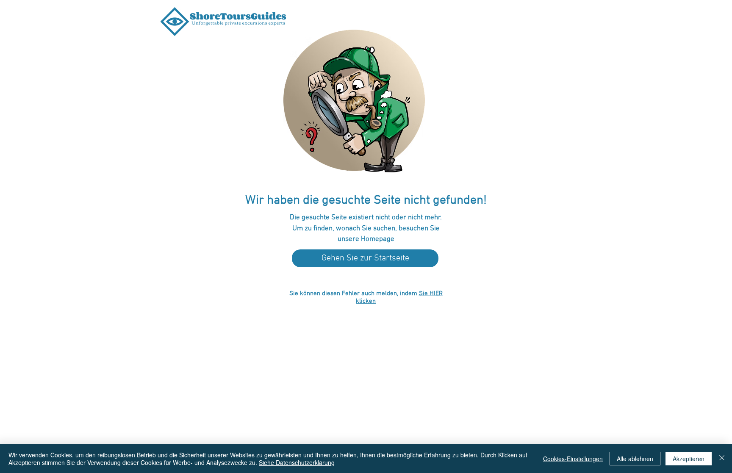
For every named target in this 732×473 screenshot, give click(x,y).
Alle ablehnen (635, 458)
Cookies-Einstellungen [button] (573, 458)
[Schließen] (722, 458)
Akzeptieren (688, 458)
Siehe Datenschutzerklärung (297, 462)
